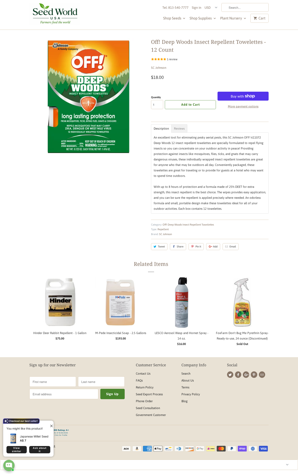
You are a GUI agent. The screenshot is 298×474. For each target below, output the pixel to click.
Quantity (156, 97)
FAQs (139, 380)
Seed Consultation (148, 408)
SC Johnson (158, 67)
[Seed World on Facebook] (238, 374)
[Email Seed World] (262, 374)
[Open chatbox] (9, 465)
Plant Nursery (231, 18)
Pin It (198, 246)
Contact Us (143, 373)
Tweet (161, 246)
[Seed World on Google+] (246, 374)
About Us (187, 380)
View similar (16, 449)
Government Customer (151, 415)
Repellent (163, 229)
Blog (184, 401)
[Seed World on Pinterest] (254, 374)
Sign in (196, 7)
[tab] (161, 128)
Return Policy (144, 387)
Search (185, 373)
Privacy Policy (190, 394)
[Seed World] (54, 15)
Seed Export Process (149, 394)
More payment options (243, 106)
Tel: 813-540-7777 (175, 7)
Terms (185, 387)
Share (180, 246)
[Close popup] (49, 424)
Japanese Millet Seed (34, 436)
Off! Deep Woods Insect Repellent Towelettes (188, 224)
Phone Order (144, 401)
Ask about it (39, 449)
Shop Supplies (201, 18)
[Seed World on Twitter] (230, 374)
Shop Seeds (172, 18)
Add (215, 246)
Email (232, 246)
